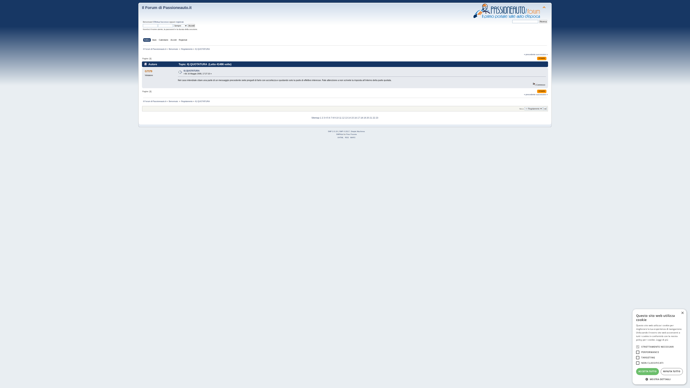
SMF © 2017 (344, 131)
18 (361, 118)
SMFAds (339, 134)
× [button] (682, 313)
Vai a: (521, 109)
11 (340, 118)
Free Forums (351, 134)
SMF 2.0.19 (333, 131)
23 (377, 118)
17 (358, 118)
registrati (179, 22)
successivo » (542, 54)
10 (337, 118)
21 (371, 118)
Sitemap (315, 118)
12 (343, 118)
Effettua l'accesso (161, 22)
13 (346, 118)
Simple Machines (358, 131)
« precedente (529, 54)
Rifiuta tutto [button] (671, 371)
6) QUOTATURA (192, 71)
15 (352, 118)
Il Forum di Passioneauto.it (167, 7)
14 (349, 118)
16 (355, 118)
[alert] (659, 346)
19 (365, 118)
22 (374, 118)
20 (368, 118)
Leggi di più (662, 339)
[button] (659, 379)
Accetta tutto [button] (647, 371)
